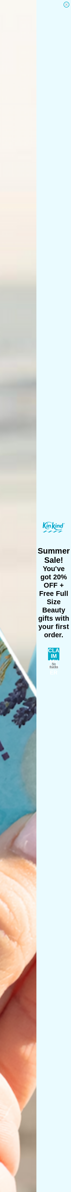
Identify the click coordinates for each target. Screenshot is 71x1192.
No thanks (54, 665)
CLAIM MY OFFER (53, 654)
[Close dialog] (66, 4)
